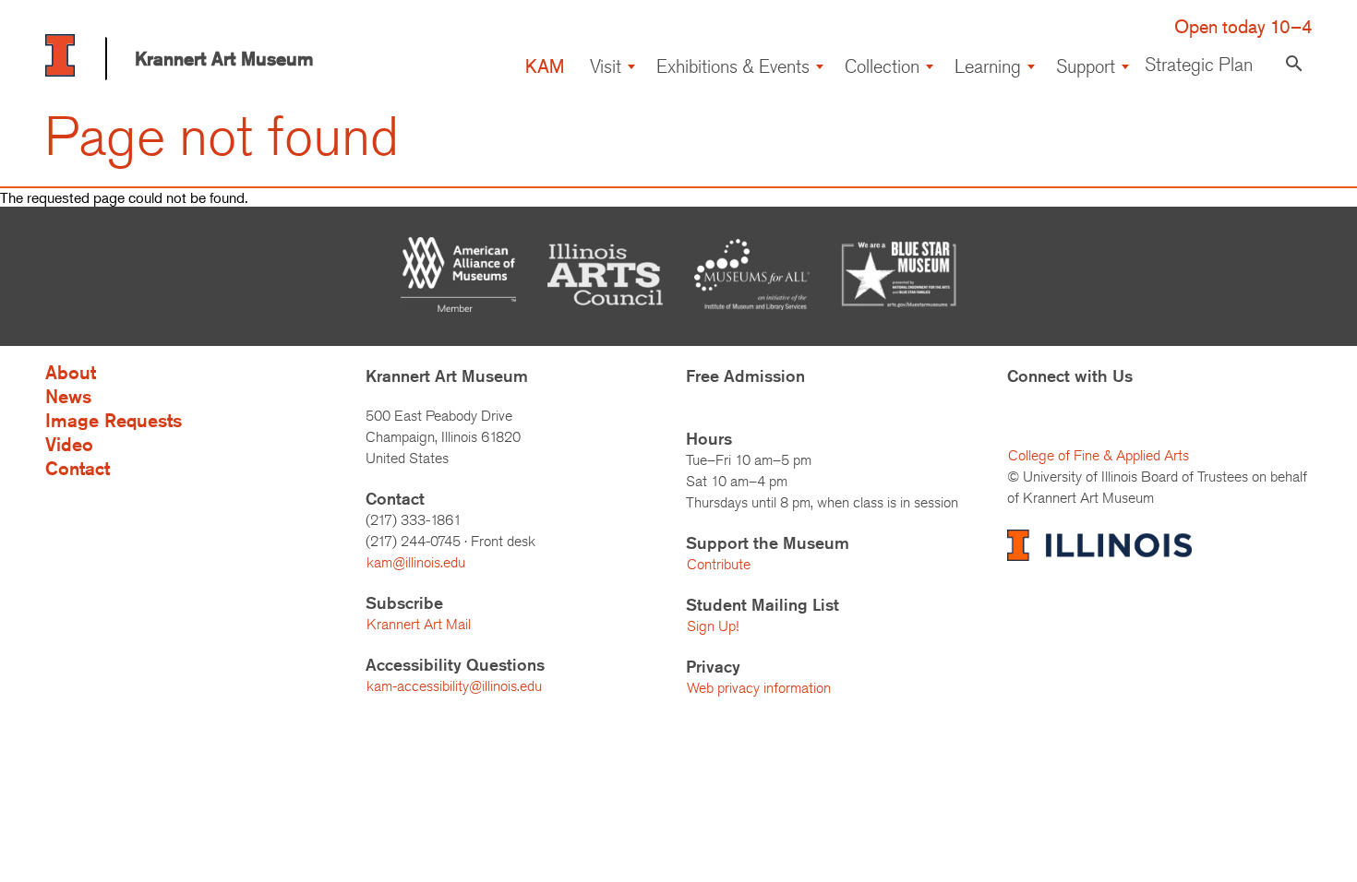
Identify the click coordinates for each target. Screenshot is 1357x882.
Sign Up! (713, 626)
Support (1085, 65)
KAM (544, 65)
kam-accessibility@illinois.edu (454, 686)
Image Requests (113, 420)
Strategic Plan (1199, 64)
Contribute (719, 564)
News (68, 396)
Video (69, 444)
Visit (605, 65)
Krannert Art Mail (418, 624)
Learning (988, 65)
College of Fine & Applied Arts (1098, 455)
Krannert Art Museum (224, 58)
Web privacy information (759, 688)
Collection (882, 65)
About (70, 372)
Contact (77, 468)
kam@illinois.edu (415, 562)
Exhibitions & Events (733, 65)
